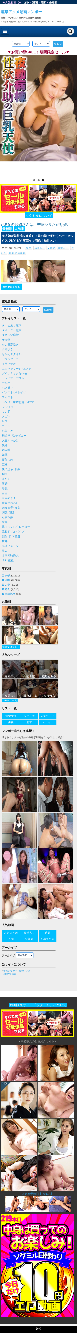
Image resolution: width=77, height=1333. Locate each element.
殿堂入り (29, 932)
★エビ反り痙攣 (11, 325)
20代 (28, 248)
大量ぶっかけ (10, 440)
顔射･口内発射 (17, 253)
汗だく (6, 478)
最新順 (7, 228)
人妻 (7, 584)
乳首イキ (7, 430)
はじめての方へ (10, 974)
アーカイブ (8, 955)
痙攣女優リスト (10, 647)
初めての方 (48, 938)
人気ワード (48, 716)
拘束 (4, 474)
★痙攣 (51, 248)
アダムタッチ (10, 359)
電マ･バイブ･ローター (16, 526)
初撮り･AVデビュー (14, 435)
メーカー (47, 722)
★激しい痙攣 (10, 334)
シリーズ (29, 716)
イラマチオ (9, 363)
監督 (29, 722)
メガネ (6, 416)
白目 (4, 493)
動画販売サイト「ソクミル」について (38, 1005)
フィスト (7, 397)
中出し (6, 426)
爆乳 (4, 488)
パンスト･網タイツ (14, 392)
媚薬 (4, 454)
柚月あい (39, 248)
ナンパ (6, 382)
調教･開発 (8, 512)
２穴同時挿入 (10, 555)
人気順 (20, 228)
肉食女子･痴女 (11, 507)
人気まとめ (11, 932)
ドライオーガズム (13, 378)
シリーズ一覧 (9, 700)
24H (26, 2)
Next (72, 114)
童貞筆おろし (10, 502)
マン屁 (6, 411)
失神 (4, 445)
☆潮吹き (7, 349)
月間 (43, 2)
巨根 (4, 464)
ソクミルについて (39, 215)
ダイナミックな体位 (14, 373)
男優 (11, 722)
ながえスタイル (11, 354)
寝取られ (63, 248)
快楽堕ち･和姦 (11, 469)
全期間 (53, 2)
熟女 (7, 589)
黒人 (4, 550)
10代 (7, 575)
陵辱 (4, 522)
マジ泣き (7, 406)
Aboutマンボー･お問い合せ (16, 970)
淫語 (4, 483)
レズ (4, 421)
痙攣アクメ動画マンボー (21, 11)
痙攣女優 (11, 716)
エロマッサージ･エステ (16, 368)
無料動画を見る (11, 286)
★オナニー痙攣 (11, 330)
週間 (35, 2)
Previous (4, 114)
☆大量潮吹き (10, 344)
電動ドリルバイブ (13, 531)
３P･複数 (8, 560)
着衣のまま (9, 498)
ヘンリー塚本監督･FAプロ (18, 402)
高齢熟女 (10, 593)
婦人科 (6, 450)
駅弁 (4, 541)
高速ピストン (10, 546)
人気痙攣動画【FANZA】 (37, 1193)
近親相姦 (7, 517)
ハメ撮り (7, 387)
